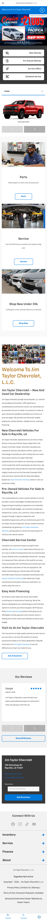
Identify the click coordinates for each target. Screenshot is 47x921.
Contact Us (25, 888)
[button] (13, 38)
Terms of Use (9, 893)
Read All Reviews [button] (23, 738)
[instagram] (20, 824)
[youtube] (34, 824)
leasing (19, 611)
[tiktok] (27, 824)
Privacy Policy (13, 888)
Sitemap (35, 888)
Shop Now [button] (23, 323)
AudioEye (39, 893)
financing (10, 611)
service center (17, 549)
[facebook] (13, 824)
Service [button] (23, 262)
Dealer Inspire (23, 902)
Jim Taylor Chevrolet (22, 644)
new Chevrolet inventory (20, 480)
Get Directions (23, 797)
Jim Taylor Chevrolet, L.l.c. (32, 882)
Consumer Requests (25, 893)
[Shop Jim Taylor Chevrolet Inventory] (23, 30)
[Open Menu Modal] (3, 3)
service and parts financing (12, 578)
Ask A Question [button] (15, 656)
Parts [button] (23, 196)
